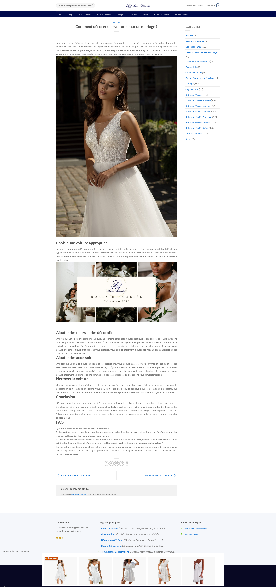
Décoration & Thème (161, 15)
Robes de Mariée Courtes (197, 105)
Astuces (116, 22)
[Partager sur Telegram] (127, 463)
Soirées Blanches (181, 15)
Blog (70, 15)
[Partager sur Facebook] (106, 463)
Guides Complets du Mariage (199, 78)
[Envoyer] (92, 5)
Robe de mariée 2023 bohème (75, 475)
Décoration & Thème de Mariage (201, 52)
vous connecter (78, 494)
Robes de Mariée (103, 15)
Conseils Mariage (194, 46)
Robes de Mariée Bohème (198, 100)
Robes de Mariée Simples (197, 122)
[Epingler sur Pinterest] (121, 463)
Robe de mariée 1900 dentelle (157, 475)
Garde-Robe (191, 67)
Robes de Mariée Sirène (197, 128)
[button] (213, 5)
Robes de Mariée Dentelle (198, 111)
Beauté (145, 15)
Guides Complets (84, 15)
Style (133, 15)
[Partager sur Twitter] (111, 463)
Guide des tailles (193, 72)
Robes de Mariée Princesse (198, 117)
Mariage (120, 15)
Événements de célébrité (197, 61)
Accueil (60, 15)
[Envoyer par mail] (116, 463)
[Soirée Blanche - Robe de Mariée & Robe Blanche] (138, 5)
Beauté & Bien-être (194, 41)
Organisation (192, 89)
